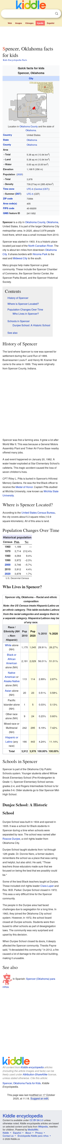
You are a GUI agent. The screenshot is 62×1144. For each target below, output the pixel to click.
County (7, 144)
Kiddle (6, 1132)
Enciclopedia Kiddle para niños (33, 1135)
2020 (19, 174)
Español (50, 23)
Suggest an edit (39, 1098)
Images (18, 23)
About (28, 1132)
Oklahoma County (29, 126)
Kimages (29, 23)
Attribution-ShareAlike (35, 1074)
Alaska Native (12, 681)
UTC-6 (30, 189)
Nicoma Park (40, 254)
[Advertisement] (31, 35)
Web (10, 23)
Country (7, 134)
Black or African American (11, 659)
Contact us (8, 1135)
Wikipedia (43, 1126)
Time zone (8, 188)
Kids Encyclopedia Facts (15, 59)
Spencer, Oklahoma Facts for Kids (22, 1083)
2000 (7, 564)
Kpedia (40, 23)
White (8, 645)
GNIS (6, 213)
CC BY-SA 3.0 (36, 1120)
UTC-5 (30, 193)
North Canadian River (40, 245)
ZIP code (8, 198)
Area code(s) (10, 203)
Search (56, 13)
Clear (50, 13)
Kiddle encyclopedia (32, 1067)
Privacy (39, 1132)
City (31, 78)
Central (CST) (42, 189)
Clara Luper (47, 886)
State (6, 139)
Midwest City (20, 258)
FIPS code (8, 208)
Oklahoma (31, 130)
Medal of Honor (24, 487)
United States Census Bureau (38, 512)
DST (18, 193)
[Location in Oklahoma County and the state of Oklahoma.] (31, 102)
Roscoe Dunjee (11, 838)
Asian (8, 690)
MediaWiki (33, 1129)
